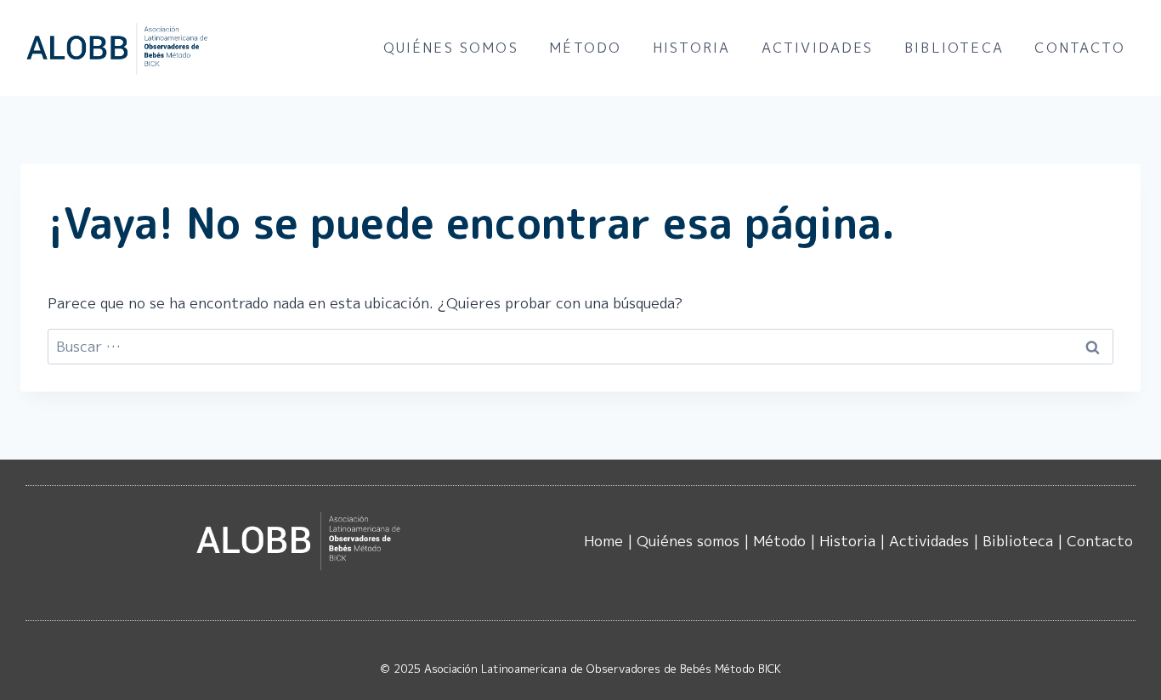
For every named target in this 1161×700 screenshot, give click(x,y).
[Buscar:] (580, 346)
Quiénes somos (450, 47)
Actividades (818, 47)
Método (585, 47)
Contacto (1079, 47)
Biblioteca (954, 47)
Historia (691, 47)
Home (603, 540)
